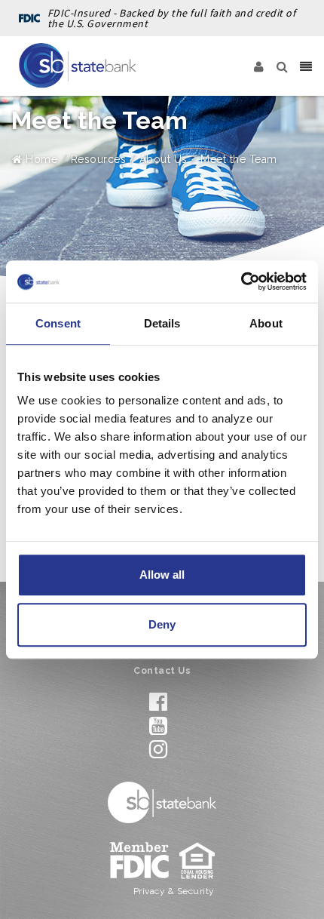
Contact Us (162, 670)
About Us (163, 159)
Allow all (162, 574)
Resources (99, 159)
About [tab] (266, 323)
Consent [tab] (58, 323)
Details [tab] (162, 323)
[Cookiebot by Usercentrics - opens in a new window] (241, 281)
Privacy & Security (174, 891)
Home (40, 159)
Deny (162, 624)
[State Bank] (77, 65)
